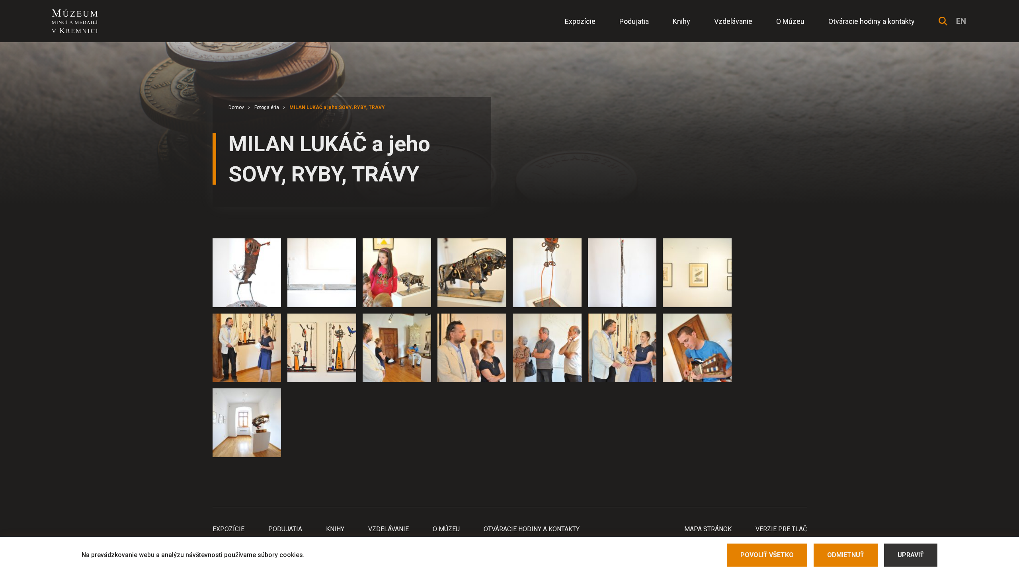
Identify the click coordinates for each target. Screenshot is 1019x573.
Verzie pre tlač (781, 529)
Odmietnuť (845, 555)
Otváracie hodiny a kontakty (871, 21)
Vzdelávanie (733, 21)
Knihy (681, 21)
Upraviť (911, 555)
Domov (236, 107)
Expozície (580, 21)
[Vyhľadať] (943, 21)
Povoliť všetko (767, 555)
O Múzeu (790, 21)
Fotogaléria (266, 107)
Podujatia (634, 21)
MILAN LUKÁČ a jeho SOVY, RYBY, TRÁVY (337, 107)
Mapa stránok (708, 529)
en (961, 21)
